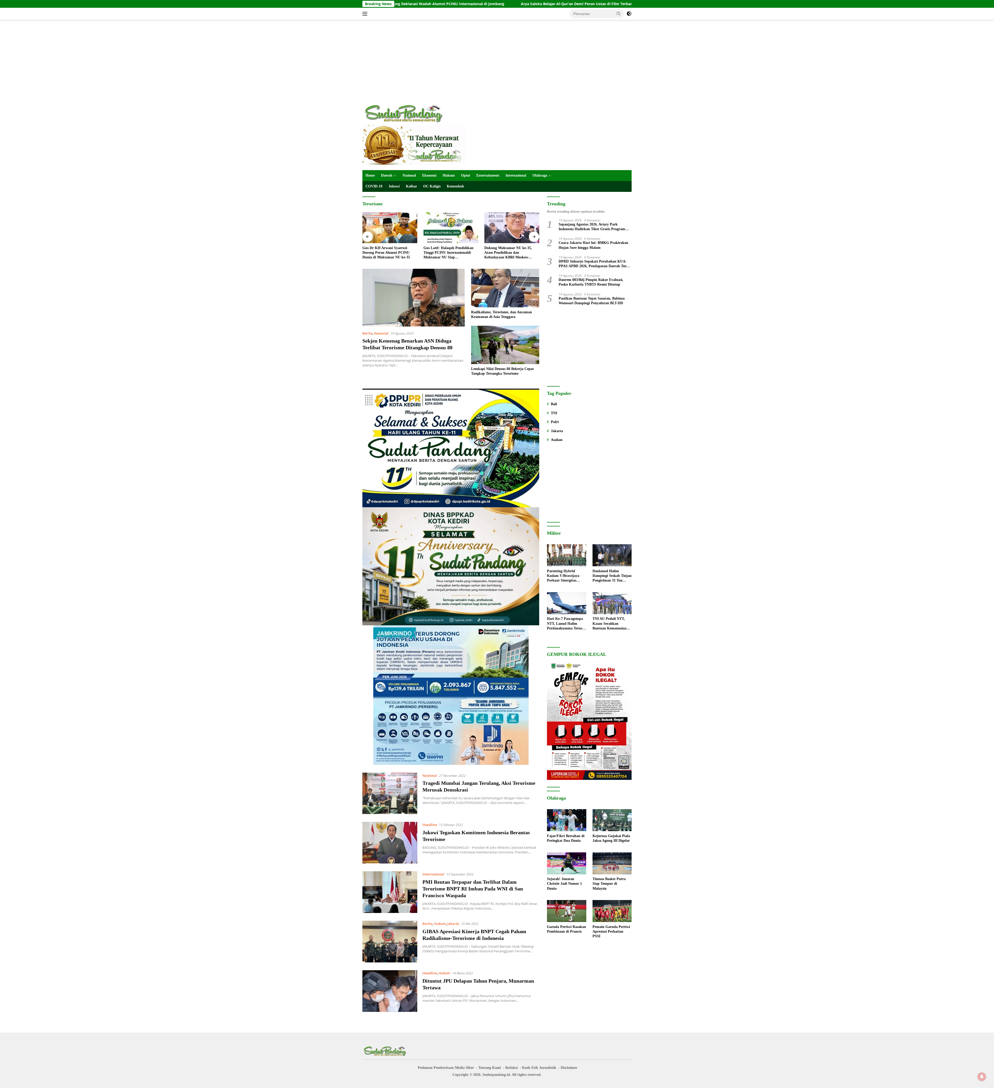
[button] (618, 13)
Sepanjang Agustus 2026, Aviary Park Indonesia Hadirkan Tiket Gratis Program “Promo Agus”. (592, 227)
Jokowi (394, 186)
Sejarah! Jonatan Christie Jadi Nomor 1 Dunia (564, 883)
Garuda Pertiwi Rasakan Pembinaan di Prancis (566, 929)
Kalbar (411, 186)
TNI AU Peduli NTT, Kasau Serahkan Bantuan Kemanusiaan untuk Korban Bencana (611, 624)
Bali (554, 404)
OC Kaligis (432, 186)
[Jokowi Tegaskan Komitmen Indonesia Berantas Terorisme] (389, 843)
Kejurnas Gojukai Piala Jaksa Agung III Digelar (611, 838)
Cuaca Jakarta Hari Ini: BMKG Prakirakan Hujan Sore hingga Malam (593, 245)
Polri (555, 422)
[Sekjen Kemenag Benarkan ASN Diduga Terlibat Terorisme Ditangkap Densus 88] (413, 297)
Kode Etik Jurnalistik (539, 1068)
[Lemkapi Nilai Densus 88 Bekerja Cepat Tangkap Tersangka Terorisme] (505, 345)
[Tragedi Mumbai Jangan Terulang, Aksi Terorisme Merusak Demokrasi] (389, 793)
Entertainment (487, 175)
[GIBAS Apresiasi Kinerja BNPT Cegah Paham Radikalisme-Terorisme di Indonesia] (389, 941)
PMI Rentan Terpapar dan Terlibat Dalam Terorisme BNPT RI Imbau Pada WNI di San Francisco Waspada (472, 888)
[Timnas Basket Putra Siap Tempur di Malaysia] (612, 863)
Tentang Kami (489, 1068)
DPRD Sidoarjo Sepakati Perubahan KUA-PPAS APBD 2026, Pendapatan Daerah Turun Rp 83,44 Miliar (595, 264)
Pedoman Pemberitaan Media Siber (446, 1068)
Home (370, 175)
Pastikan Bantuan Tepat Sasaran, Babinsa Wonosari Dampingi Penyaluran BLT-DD (592, 300)
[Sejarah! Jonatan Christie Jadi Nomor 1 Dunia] (566, 863)
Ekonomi (429, 175)
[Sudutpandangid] (405, 113)
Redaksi (511, 1068)
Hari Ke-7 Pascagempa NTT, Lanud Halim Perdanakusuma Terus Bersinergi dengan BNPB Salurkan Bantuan (566, 624)
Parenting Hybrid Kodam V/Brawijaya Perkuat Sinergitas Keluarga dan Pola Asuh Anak (566, 576)
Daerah (386, 175)
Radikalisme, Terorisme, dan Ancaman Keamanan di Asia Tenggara (501, 314)
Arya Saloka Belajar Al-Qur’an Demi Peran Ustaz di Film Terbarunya (487, 4)
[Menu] (365, 13)
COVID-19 (374, 186)
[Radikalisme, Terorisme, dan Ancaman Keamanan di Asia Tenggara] (505, 288)
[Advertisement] (497, 61)
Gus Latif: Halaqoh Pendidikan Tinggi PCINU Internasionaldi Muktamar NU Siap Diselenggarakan (387, 253)
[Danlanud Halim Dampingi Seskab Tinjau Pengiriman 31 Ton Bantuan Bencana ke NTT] (612, 555)
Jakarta (453, 923)
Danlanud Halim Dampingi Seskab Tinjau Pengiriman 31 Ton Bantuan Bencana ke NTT (612, 576)
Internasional (516, 175)
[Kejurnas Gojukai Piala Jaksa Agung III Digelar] (612, 820)
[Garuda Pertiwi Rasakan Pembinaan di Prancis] (566, 911)
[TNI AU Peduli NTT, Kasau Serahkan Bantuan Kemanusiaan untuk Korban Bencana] (612, 603)
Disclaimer (569, 1068)
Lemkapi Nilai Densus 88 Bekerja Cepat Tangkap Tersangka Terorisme (502, 371)
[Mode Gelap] (629, 13)
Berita (367, 333)
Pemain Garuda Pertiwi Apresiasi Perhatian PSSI (611, 931)
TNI (554, 413)
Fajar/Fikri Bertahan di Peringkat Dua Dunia (603, 4)
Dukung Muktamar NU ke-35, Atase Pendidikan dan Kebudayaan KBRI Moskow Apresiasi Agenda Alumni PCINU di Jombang (449, 253)
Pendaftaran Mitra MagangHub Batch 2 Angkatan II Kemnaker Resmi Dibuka (509, 252)
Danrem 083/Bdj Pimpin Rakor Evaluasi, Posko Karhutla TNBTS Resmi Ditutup (591, 282)
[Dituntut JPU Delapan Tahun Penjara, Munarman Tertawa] (389, 991)
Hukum (449, 175)
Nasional (409, 175)
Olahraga (539, 175)
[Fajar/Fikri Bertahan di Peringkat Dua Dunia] (566, 820)
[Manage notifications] (982, 1076)
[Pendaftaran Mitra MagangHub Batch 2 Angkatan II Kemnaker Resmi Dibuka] (511, 227)
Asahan (556, 440)
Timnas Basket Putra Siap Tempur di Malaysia (609, 883)
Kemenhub (455, 186)
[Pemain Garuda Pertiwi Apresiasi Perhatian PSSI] (612, 911)
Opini (465, 175)
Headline (429, 824)
